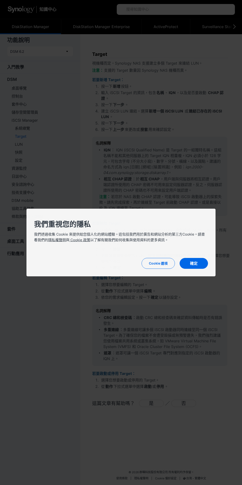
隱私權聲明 (57, 240)
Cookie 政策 (79, 240)
